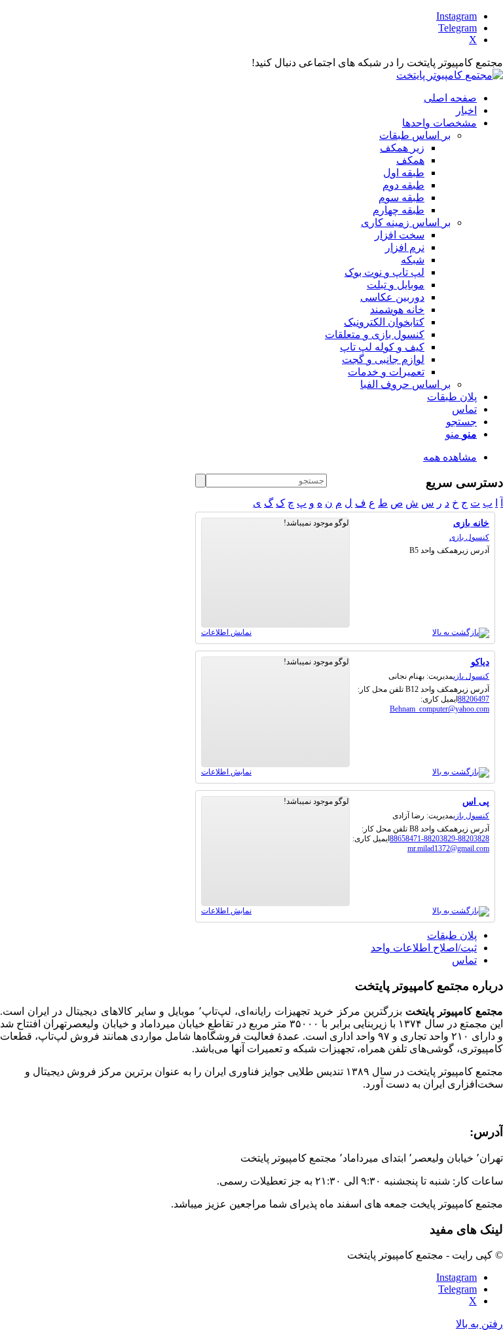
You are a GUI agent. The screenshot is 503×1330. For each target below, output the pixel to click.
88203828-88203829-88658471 (439, 838)
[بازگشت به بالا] (460, 632)
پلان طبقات (452, 935)
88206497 (473, 699)
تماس (464, 960)
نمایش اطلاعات (226, 632)
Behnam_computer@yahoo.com (439, 708)
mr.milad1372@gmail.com (448, 848)
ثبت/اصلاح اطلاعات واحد (424, 947)
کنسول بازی (469, 537)
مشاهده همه (450, 457)
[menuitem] (238, 98)
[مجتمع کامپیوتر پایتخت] (449, 75)
